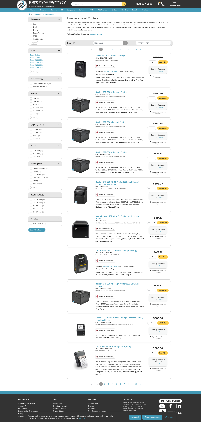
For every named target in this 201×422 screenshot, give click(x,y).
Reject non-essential (152, 417)
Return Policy (58, 403)
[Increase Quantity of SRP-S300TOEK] (154, 128)
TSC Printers (103, 351)
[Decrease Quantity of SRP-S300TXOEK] (148, 290)
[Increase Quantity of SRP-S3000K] (154, 188)
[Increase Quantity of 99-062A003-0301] (155, 353)
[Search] (124, 4)
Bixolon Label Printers (107, 189)
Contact (161, 71)
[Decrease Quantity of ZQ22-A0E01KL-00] (149, 62)
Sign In (175, 2)
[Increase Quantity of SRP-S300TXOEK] (154, 290)
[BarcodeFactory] (22, 4)
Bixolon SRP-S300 (119, 96)
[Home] (29, 14)
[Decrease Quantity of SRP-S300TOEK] (148, 128)
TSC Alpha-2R (112, 351)
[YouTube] (162, 406)
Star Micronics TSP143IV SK (132, 223)
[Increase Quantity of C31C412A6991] (154, 323)
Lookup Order (175, 5)
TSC (96, 351)
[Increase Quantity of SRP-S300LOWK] (154, 158)
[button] (59, 19)
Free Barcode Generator (97, 411)
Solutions (91, 408)
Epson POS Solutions (101, 324)
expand (34, 43)
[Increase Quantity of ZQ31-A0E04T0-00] (155, 257)
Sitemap (91, 406)
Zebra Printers (104, 60)
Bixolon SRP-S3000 (120, 189)
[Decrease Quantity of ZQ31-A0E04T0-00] (149, 257)
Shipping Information (60, 406)
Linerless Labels (96, 34)
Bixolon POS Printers (107, 96)
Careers (21, 416)
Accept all (135, 417)
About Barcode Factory (26, 403)
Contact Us (22, 406)
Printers (36, 14)
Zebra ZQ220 (114, 60)
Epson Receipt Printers (115, 324)
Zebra (97, 60)
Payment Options (59, 408)
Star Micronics (99, 223)
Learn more (82, 418)
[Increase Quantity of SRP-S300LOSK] (154, 98)
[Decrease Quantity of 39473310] (148, 222)
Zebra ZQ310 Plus (115, 255)
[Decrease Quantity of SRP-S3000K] (148, 188)
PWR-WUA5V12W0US (111, 72)
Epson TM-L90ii (128, 324)
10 (136, 49)
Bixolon (97, 96)
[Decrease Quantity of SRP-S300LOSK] (148, 98)
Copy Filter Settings (37, 230)
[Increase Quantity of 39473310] (154, 222)
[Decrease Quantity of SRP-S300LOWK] (148, 158)
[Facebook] (170, 406)
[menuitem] (34, 10)
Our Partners (22, 408)
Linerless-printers (47, 14)
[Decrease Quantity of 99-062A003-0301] (149, 353)
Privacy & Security (59, 411)
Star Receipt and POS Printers (114, 223)
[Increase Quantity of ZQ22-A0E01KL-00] (155, 62)
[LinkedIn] (178, 406)
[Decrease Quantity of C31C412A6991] (148, 323)
